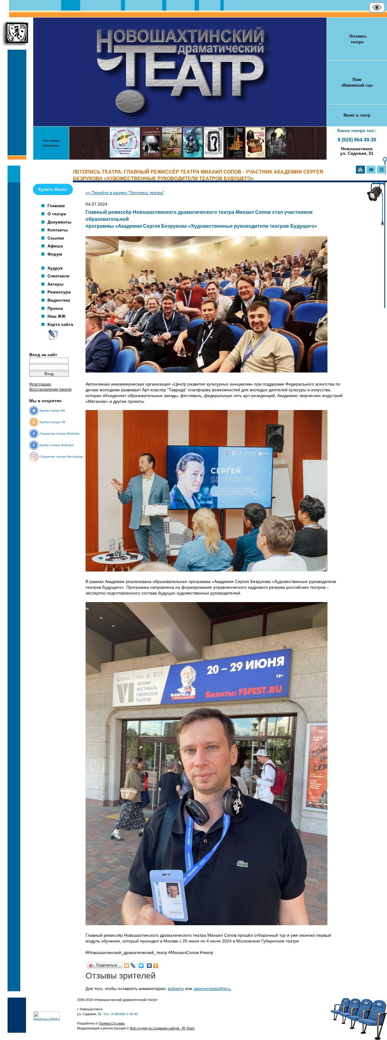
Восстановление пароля (50, 389)
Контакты (57, 229)
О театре (56, 213)
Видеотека (58, 300)
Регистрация (40, 384)
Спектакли (58, 275)
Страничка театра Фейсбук (59, 433)
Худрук (55, 268)
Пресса (55, 308)
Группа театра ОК (52, 422)
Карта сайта (60, 324)
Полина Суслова (112, 1023)
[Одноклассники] (156, 965)
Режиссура (59, 292)
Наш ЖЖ (56, 316)
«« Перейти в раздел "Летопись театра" (125, 192)
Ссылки (55, 238)
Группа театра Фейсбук (56, 445)
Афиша (55, 245)
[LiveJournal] (133, 965)
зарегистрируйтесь (212, 988)
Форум (54, 254)
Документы (59, 222)
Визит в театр (356, 115)
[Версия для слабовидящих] (376, 11)
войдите (176, 988)
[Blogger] (127, 965)
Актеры (55, 284)
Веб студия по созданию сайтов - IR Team (162, 1028)
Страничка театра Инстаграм (61, 456)
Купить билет (52, 189)
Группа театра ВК (52, 410)
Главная (56, 205)
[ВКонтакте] (149, 965)
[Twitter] (141, 965)
